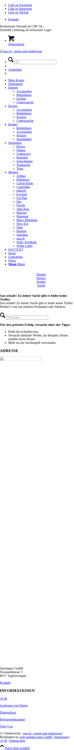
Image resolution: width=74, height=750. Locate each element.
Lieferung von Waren (14, 705)
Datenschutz (8, 712)
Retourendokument (12, 719)
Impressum (61, 737)
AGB (3, 698)
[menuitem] (41, 19)
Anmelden (15, 69)
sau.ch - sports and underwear (42, 733)
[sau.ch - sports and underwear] (21, 51)
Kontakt (13, 19)
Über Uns (6, 726)
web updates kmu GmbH (36, 737)
